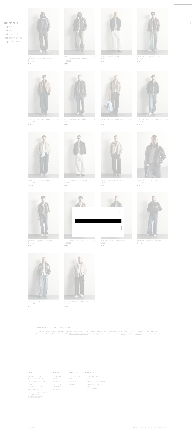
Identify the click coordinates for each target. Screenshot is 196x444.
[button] (98, 221)
